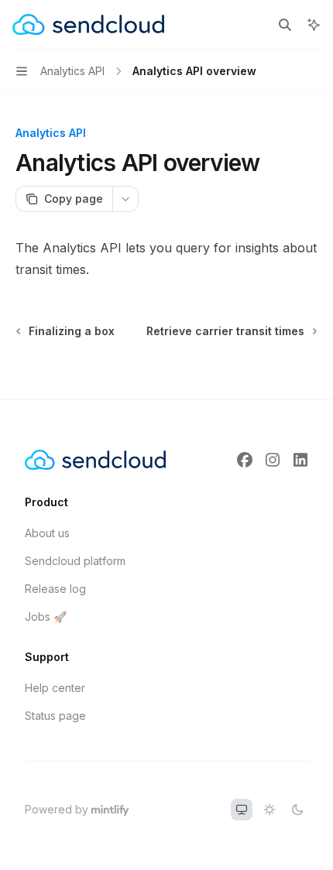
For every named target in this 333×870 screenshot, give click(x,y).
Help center (55, 687)
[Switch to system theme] (241, 809)
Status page (55, 715)
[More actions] (125, 199)
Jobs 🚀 (46, 616)
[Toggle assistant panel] (314, 25)
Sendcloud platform (75, 560)
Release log (55, 588)
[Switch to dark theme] (297, 809)
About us (47, 532)
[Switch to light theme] (269, 809)
